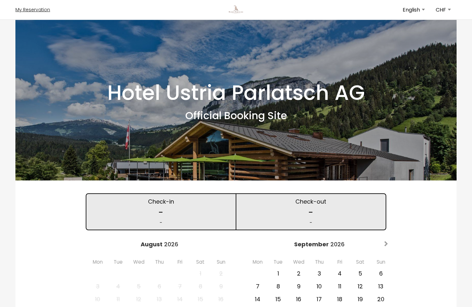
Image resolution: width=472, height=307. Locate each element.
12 (360, 286)
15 (278, 299)
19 (360, 299)
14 (257, 299)
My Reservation (32, 9)
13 (380, 286)
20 (380, 299)
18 (339, 299)
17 (319, 299)
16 (298, 299)
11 (339, 286)
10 (319, 286)
